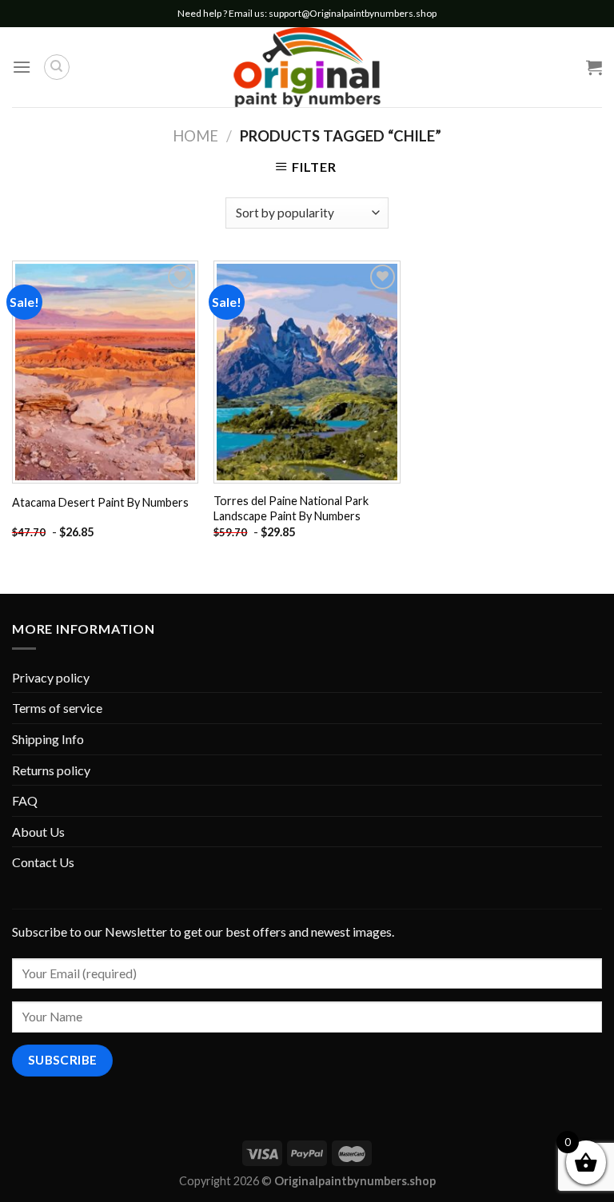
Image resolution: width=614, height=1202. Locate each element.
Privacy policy (51, 677)
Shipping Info (48, 738)
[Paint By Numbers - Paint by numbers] (307, 67)
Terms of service (57, 707)
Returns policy (51, 770)
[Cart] (594, 67)
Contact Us (43, 862)
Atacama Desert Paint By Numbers (100, 502)
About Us (38, 831)
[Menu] (21, 66)
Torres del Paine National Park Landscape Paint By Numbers (291, 508)
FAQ (25, 800)
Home (195, 136)
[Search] (57, 67)
